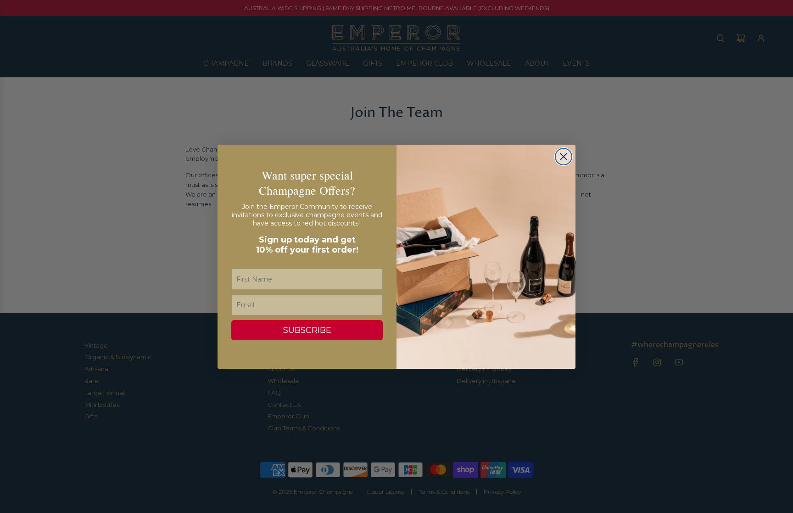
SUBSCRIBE (307, 330)
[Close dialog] (563, 156)
